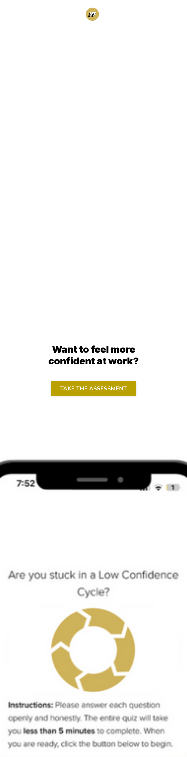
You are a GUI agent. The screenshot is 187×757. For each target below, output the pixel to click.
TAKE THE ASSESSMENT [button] (93, 388)
